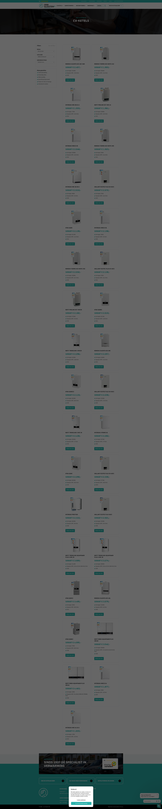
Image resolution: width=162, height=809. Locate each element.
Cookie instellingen (81, 800)
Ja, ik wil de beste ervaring (81, 803)
